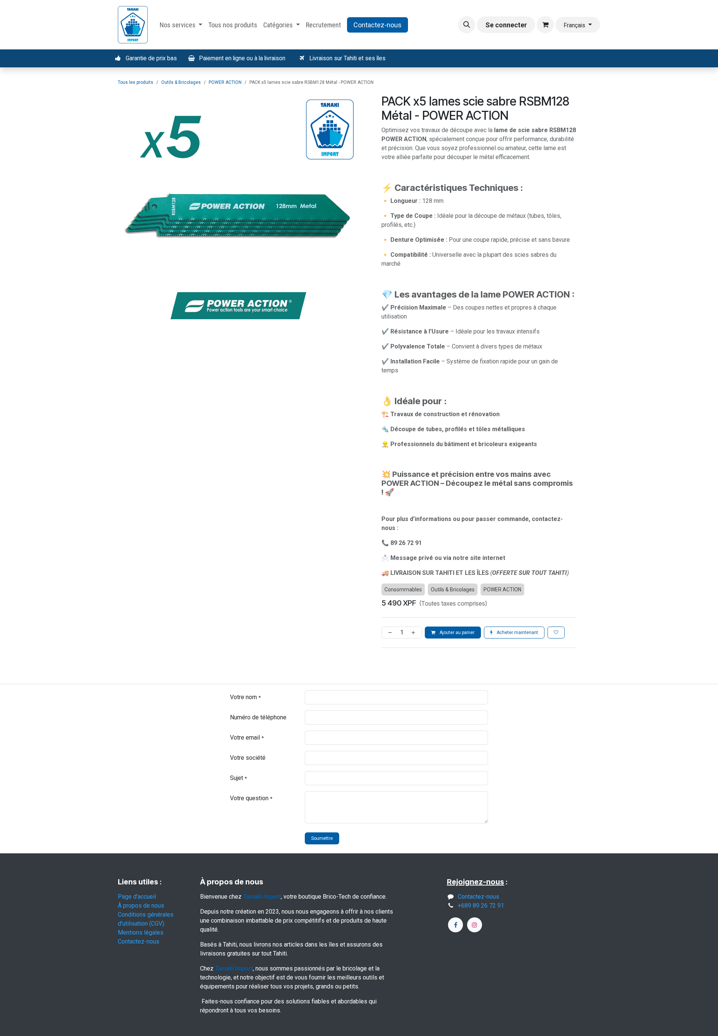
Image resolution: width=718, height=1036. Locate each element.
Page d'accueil (137, 896)
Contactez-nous (377, 25)
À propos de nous (141, 905)
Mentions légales (140, 932)
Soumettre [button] (322, 838)
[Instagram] (474, 924)
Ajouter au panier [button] (456, 632)
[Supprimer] (388, 632)
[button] (466, 24)
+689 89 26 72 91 (481, 905)
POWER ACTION (225, 82)
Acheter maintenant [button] (516, 632)
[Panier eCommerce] (545, 24)
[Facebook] (455, 924)
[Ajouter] (414, 632)
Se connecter (506, 25)
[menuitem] (181, 25)
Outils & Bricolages (181, 82)
